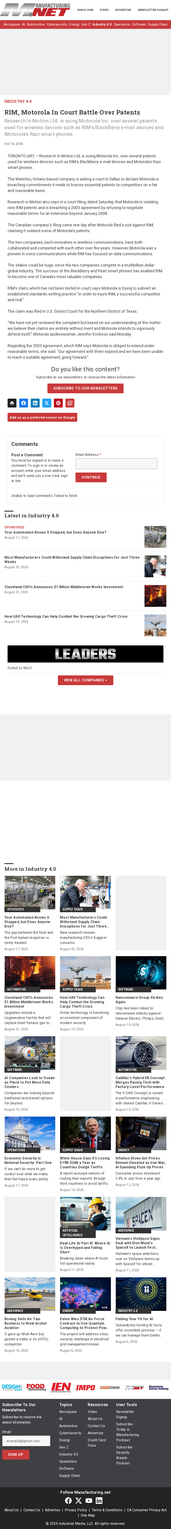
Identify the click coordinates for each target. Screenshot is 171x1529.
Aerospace (126, 1230)
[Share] (23, 403)
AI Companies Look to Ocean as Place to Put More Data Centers (29, 1082)
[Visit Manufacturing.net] (134, 1387)
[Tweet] (46, 403)
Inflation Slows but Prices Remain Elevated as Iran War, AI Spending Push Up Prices (141, 1162)
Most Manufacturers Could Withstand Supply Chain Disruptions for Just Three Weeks (72, 559)
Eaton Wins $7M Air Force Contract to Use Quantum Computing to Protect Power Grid (85, 1323)
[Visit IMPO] (85, 1387)
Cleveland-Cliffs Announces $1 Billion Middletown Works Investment (63, 587)
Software (125, 989)
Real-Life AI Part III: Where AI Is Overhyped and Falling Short (85, 1247)
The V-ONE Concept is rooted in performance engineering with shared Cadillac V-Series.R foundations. (141, 1098)
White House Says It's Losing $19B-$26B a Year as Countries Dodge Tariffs (85, 1162)
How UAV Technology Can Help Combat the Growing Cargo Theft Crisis (66, 616)
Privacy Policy (76, 1510)
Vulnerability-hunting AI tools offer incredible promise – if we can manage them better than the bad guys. (139, 1330)
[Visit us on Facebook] (68, 1500)
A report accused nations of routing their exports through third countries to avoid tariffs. (84, 1178)
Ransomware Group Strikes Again (139, 999)
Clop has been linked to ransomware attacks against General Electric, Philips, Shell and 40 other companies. (139, 1013)
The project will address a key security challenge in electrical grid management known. (84, 1339)
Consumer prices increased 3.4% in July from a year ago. (138, 1176)
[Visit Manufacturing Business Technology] (159, 1387)
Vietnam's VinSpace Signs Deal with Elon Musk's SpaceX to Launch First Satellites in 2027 (138, 1243)
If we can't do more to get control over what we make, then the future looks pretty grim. (26, 1174)
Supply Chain (72, 909)
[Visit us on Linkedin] (99, 1500)
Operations (16, 1150)
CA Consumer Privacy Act (147, 1510)
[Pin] (58, 403)
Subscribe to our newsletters (85, 388)
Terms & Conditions (107, 1510)
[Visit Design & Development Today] (12, 1387)
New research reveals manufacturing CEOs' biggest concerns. (83, 937)
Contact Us (31, 1510)
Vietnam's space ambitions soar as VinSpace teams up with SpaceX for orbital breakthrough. (137, 1259)
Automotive (16, 989)
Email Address (88, 455)
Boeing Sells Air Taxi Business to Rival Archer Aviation (25, 1323)
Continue (91, 477)
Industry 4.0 (18, 101)
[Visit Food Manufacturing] (37, 1387)
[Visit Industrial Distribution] (110, 1387)
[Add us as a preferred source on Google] (69, 403)
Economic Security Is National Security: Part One (28, 1160)
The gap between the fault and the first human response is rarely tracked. (28, 937)
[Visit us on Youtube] (89, 1500)
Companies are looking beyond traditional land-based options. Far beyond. (29, 1098)
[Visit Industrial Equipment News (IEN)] (61, 1387)
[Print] (12, 403)
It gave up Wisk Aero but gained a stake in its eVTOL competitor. (26, 1339)
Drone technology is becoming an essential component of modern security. (84, 1018)
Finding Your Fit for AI (134, 1319)
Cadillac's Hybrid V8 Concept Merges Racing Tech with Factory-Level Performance (140, 1082)
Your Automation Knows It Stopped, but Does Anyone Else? (55, 532)
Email (6, 1432)
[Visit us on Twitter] (78, 1500)
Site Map (88, 1515)
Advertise (52, 1510)
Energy (123, 1150)
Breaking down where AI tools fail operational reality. (84, 1261)
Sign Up (15, 1454)
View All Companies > (85, 680)
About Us (11, 1510)
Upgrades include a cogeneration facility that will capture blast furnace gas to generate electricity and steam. (29, 1018)
